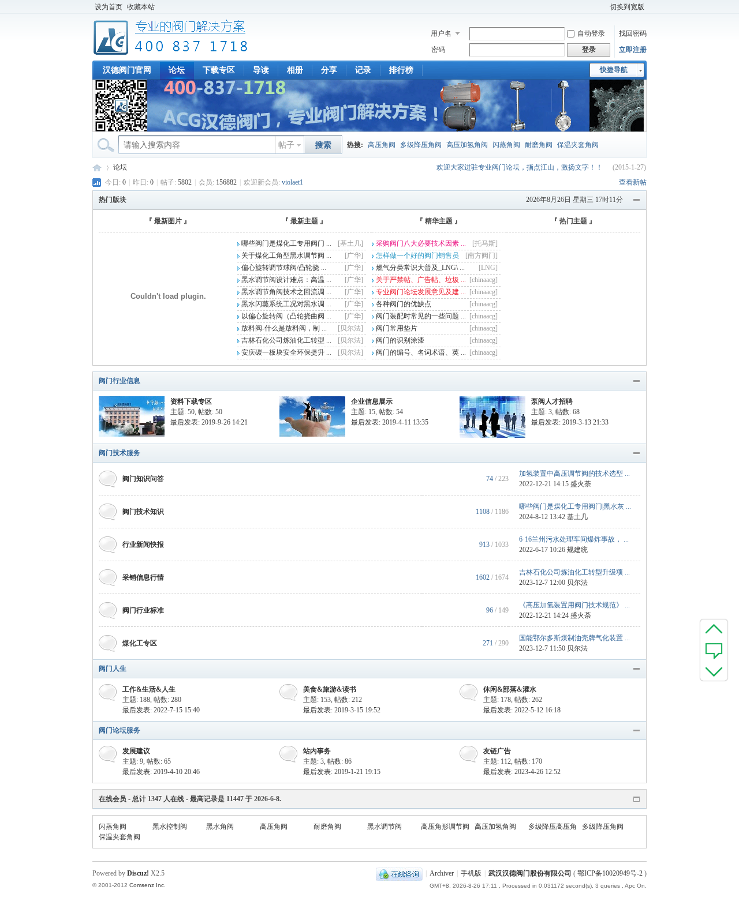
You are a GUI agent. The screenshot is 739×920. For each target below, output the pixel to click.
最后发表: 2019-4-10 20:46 (161, 772)
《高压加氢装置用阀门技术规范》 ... (574, 605)
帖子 (286, 145)
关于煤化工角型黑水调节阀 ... (285, 255)
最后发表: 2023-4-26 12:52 (522, 772)
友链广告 (497, 751)
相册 (295, 70)
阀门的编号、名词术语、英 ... (420, 352)
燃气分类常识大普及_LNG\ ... (419, 268)
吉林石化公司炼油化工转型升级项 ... (574, 572)
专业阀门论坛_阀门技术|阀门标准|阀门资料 (97, 167)
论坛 (177, 70)
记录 (363, 70)
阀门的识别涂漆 (399, 340)
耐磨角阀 (539, 145)
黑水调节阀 (384, 827)
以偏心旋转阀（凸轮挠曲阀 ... (285, 316)
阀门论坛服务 (119, 730)
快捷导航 (614, 70)
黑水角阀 (220, 827)
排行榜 (401, 70)
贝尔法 (577, 583)
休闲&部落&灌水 (509, 689)
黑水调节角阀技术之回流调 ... (285, 292)
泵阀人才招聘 (552, 401)
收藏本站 (141, 7)
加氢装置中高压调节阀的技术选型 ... (574, 474)
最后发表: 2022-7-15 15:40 (161, 710)
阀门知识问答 (143, 479)
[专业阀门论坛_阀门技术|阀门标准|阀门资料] (170, 54)
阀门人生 (112, 668)
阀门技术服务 (119, 453)
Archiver (442, 873)
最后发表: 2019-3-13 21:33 (570, 422)
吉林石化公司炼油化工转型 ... (285, 340)
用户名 (441, 33)
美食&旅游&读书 (329, 689)
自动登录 (591, 33)
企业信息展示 (372, 401)
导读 (261, 70)
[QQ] (399, 873)
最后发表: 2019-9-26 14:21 (209, 422)
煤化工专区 (139, 643)
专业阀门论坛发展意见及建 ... (420, 292)
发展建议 (136, 751)
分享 (329, 70)
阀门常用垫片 (395, 328)
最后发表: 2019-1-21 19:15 (341, 772)
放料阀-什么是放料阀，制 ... (283, 328)
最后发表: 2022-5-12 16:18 (522, 710)
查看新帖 (633, 182)
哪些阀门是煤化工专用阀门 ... (285, 243)
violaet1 (292, 182)
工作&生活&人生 (149, 689)
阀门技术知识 (143, 512)
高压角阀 (381, 145)
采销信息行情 (143, 577)
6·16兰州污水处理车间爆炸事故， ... (574, 539)
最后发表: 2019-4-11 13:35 (389, 422)
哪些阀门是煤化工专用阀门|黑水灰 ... (575, 506)
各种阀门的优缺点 (402, 304)
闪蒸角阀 (506, 145)
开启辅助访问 (602, 7)
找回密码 (633, 33)
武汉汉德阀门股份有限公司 (530, 873)
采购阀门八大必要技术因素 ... (420, 243)
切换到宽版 (627, 7)
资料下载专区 (191, 401)
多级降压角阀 (421, 145)
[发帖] (714, 650)
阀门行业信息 (119, 381)
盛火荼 (580, 484)
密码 (438, 50)
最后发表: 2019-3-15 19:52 (341, 710)
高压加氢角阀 (467, 145)
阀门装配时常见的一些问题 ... (420, 316)
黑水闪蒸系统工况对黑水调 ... (285, 304)
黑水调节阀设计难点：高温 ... (285, 280)
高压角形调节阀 (445, 827)
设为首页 (108, 7)
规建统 (577, 550)
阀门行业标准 (143, 610)
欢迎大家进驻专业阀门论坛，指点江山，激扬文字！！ (519, 167)
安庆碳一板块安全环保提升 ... (285, 352)
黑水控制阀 (169, 827)
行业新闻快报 (143, 544)
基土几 (577, 517)
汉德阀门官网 (127, 70)
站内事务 (317, 751)
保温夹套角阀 (578, 145)
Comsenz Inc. (147, 885)
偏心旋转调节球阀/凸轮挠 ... (283, 268)
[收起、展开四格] (636, 200)
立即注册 (633, 50)
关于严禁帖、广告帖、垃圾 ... (420, 280)
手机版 (471, 873)
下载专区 (219, 70)
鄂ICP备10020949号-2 (610, 873)
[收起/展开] (636, 381)
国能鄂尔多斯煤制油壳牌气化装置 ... (574, 638)
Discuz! (138, 873)
